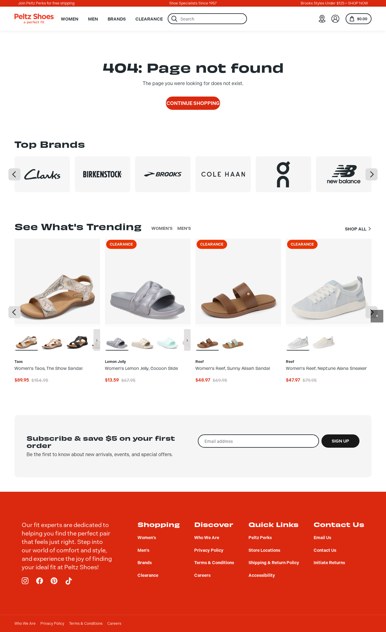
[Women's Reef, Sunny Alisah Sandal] (207, 338)
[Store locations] (322, 18)
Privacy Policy (52, 623)
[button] (14, 174)
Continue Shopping (193, 103)
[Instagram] (25, 581)
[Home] (34, 19)
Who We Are (25, 623)
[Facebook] (39, 581)
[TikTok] (68, 581)
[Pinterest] (54, 581)
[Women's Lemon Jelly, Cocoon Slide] (117, 338)
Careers (114, 623)
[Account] (335, 18)
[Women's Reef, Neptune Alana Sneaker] (298, 338)
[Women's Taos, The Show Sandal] (26, 338)
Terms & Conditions (86, 623)
